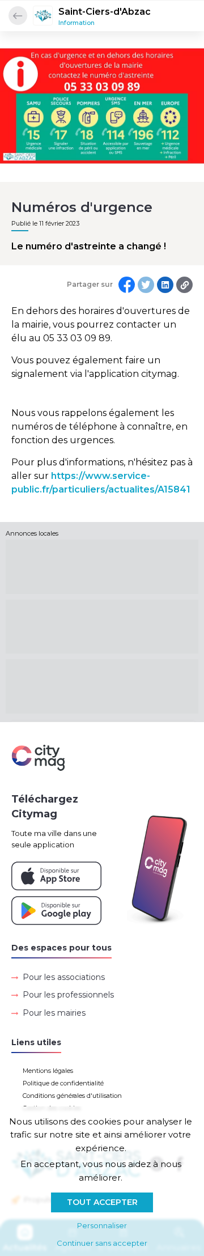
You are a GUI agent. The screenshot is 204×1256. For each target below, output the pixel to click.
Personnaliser (102, 1225)
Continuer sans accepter (102, 1242)
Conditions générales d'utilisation (72, 1096)
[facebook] (126, 285)
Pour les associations (64, 977)
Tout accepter (102, 1202)
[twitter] (146, 285)
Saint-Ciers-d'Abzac (104, 11)
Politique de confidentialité (63, 1083)
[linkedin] (165, 285)
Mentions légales (48, 1071)
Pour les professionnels (68, 995)
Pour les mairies (54, 1013)
